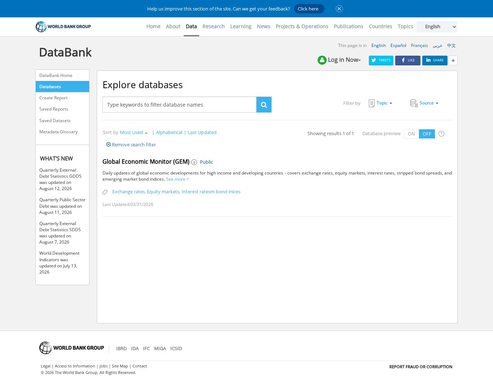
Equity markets (163, 191)
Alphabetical (169, 132)
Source (427, 103)
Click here (308, 8)
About (173, 26)
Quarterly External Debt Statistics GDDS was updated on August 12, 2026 (60, 179)
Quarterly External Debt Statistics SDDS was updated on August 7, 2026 (60, 232)
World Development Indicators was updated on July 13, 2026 (59, 262)
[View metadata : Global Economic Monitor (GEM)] (195, 162)
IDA (135, 348)
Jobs (104, 366)
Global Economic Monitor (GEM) (145, 161)
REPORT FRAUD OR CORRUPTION (420, 366)
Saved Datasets (55, 120)
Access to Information (75, 366)
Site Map (120, 366)
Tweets (385, 60)
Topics (405, 26)
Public (206, 162)
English (378, 45)
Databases (50, 86)
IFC (146, 348)
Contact (139, 366)
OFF (427, 133)
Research (213, 26)
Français (419, 45)
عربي (437, 45)
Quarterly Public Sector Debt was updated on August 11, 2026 (62, 206)
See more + (177, 179)
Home (154, 26)
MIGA (160, 348)
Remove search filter (133, 144)
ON (411, 133)
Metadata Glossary (58, 132)
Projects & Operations (302, 26)
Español (398, 45)
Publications (348, 26)
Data (191, 26)
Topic (382, 103)
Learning (241, 26)
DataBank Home (56, 75)
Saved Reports (53, 109)
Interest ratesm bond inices (211, 191)
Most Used (131, 132)
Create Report (53, 98)
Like (411, 60)
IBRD (121, 348)
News (263, 26)
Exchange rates (128, 191)
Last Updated (202, 132)
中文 (451, 45)
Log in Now (343, 60)
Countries (380, 26)
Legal (46, 366)
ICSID (176, 348)
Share (438, 60)
